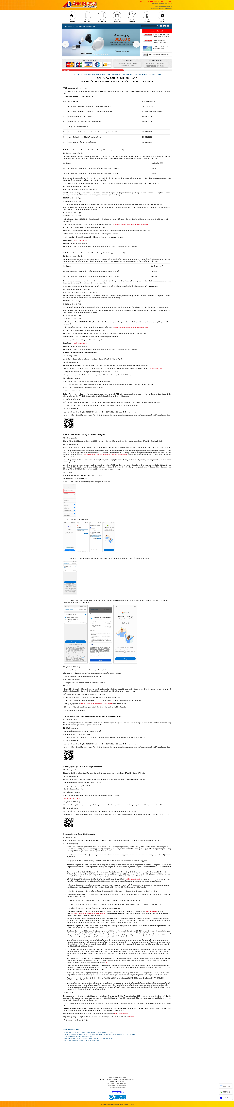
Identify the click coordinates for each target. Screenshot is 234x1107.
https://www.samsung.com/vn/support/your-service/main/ (88, 913)
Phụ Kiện (132, 21)
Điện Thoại (87, 21)
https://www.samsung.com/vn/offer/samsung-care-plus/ (130, 224)
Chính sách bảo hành (133, 879)
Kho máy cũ (147, 21)
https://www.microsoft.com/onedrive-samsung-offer (96, 704)
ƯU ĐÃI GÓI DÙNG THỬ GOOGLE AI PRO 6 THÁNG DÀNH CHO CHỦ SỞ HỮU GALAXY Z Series (162, 36)
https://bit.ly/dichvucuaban (71, 798)
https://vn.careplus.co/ (80, 240)
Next (136, 44)
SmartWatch (117, 21)
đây (107, 962)
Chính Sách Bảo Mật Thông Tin (117, 1092)
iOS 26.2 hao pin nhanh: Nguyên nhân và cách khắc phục (160, 47)
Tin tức (162, 21)
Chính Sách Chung (117, 1091)
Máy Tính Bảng (102, 21)
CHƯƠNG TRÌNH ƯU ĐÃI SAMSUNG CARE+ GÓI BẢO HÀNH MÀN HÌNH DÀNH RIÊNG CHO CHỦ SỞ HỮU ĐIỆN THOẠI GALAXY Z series (161, 42)
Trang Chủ (72, 21)
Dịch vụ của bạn (151, 911)
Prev (65, 44)
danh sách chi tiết (156, 368)
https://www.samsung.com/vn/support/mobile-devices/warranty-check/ (105, 454)
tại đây (131, 1017)
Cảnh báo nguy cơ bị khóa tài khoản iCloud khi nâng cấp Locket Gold (81, 1040)
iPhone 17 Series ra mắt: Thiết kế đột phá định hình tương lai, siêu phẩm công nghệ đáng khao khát (91, 26)
